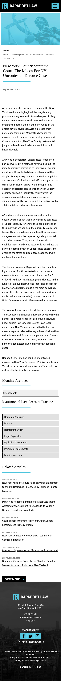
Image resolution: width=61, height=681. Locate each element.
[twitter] (30, 636)
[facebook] (23, 636)
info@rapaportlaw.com (30, 617)
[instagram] (37, 636)
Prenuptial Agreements (16, 449)
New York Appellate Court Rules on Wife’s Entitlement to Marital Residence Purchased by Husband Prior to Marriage (30, 487)
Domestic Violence (14, 417)
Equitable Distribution (15, 442)
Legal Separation (13, 436)
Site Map (30, 620)
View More (12, 579)
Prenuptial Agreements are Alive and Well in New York (30, 550)
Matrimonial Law (13, 455)
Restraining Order (13, 429)
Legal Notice (40, 660)
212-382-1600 (30, 614)
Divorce (8, 423)
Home (5, 50)
